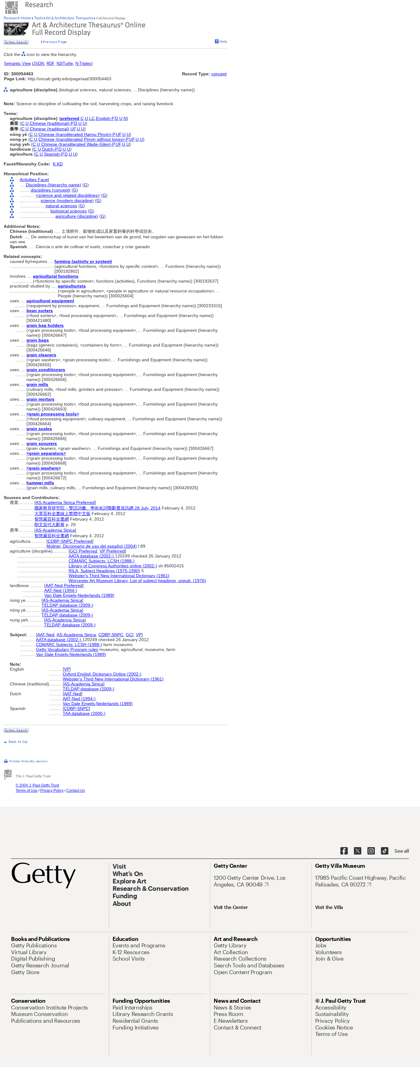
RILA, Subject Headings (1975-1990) (104, 570)
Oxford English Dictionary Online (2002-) (102, 674)
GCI (129, 634)
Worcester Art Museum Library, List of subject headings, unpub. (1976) (137, 580)
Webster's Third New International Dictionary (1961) (119, 575)
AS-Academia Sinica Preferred (65, 502)
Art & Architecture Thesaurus (69, 18)
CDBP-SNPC (110, 634)
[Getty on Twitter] (357, 851)
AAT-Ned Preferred (64, 585)
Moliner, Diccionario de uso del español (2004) (91, 546)
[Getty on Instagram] (371, 851)
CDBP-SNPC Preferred (70, 541)
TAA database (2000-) (84, 713)
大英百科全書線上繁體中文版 (62, 513)
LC (92, 118)
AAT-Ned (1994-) (60, 590)
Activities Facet (34, 179)
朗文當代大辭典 (49, 524)
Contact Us (75, 790)
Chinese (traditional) (49, 128)
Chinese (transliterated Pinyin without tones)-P (83, 139)
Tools (38, 18)
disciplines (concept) (50, 190)
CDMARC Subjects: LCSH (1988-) (102, 560)
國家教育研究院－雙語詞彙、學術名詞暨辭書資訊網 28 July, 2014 (97, 508)
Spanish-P (53, 154)
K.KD (58, 163)
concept (219, 73)
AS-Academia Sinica (55, 530)
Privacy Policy (52, 790)
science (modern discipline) (67, 200)
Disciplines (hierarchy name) (53, 184)
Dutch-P (49, 149)
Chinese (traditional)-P (51, 123)
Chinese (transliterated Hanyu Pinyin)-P (76, 134)
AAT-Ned (45, 634)
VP (138, 634)
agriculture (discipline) (76, 216)
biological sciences (68, 210)
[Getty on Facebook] (344, 851)
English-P (105, 118)
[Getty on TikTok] (384, 851)
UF (73, 128)
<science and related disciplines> (68, 195)
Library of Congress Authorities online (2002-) (113, 565)
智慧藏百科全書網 (51, 519)
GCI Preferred (83, 551)
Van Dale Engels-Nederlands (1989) (79, 595)
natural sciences (61, 205)
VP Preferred (112, 551)
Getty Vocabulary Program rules (67, 649)
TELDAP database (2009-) (67, 605)
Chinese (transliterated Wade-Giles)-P (77, 144)
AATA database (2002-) (92, 555)
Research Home (18, 18)
